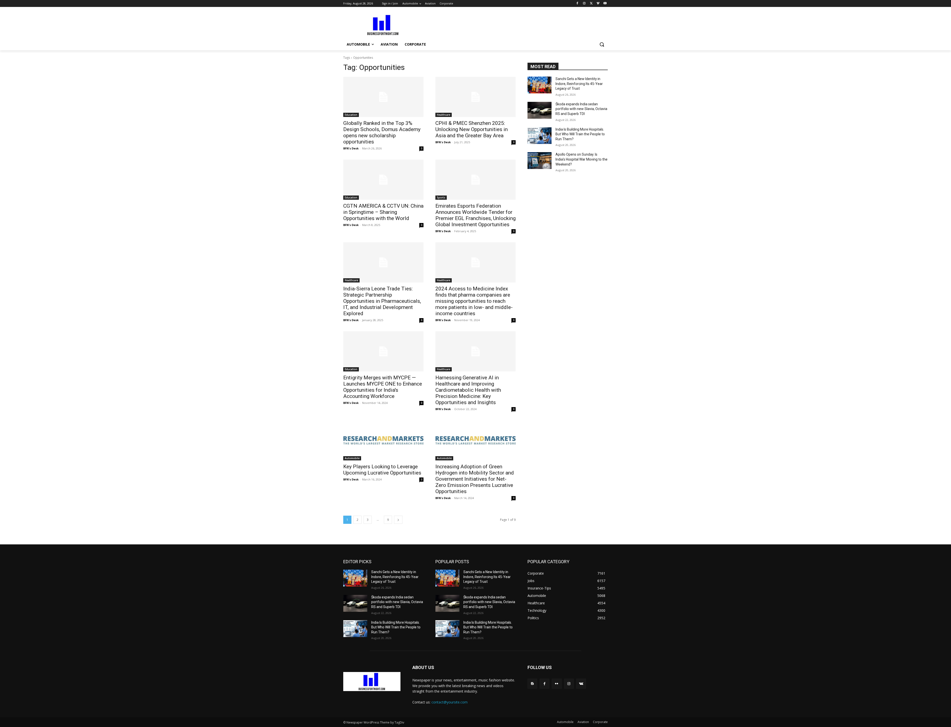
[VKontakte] (581, 683)
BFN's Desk (351, 148)
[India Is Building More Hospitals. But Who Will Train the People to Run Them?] (540, 135)
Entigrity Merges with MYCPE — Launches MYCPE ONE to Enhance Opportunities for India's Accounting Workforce (382, 387)
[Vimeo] (598, 3)
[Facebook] (577, 3)
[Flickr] (556, 683)
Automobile (352, 458)
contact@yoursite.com (449, 702)
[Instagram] (584, 3)
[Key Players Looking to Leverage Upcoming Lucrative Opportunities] (383, 440)
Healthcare (443, 114)
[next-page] (398, 520)
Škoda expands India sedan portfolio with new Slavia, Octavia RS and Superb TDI (581, 109)
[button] (602, 44)
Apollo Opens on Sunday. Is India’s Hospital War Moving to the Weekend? (581, 159)
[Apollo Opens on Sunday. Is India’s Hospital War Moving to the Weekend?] (540, 160)
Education (351, 114)
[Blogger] (532, 683)
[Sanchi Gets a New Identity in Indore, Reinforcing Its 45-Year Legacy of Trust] (540, 85)
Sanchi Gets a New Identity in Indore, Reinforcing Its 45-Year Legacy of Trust (579, 83)
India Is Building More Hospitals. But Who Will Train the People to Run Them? (580, 134)
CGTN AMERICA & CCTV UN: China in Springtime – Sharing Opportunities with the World (383, 212)
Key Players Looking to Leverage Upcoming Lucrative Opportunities (382, 470)
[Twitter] (591, 3)
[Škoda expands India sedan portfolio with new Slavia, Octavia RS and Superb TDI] (540, 110)
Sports (441, 197)
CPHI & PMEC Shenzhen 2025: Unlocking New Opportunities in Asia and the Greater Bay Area (471, 129)
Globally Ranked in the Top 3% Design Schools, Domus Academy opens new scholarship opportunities (382, 132)
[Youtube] (605, 3)
